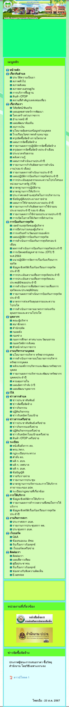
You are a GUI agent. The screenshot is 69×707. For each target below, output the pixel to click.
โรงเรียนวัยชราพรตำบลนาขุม (30, 134)
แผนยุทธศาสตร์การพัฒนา (27, 111)
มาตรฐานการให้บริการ (26, 191)
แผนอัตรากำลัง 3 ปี (23, 385)
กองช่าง (17, 335)
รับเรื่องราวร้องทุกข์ (23, 544)
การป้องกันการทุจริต (21, 221)
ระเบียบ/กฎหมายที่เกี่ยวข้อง (28, 491)
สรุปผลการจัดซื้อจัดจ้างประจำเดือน (33, 149)
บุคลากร (14, 316)
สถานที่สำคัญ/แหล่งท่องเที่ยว (29, 100)
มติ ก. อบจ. (18, 461)
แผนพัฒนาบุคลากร (23, 389)
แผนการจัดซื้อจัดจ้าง (24, 142)
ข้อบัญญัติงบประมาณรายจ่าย (29, 199)
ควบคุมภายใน (20, 381)
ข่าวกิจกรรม (19, 408)
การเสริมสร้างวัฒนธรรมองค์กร (30, 233)
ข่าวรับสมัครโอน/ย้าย (25, 415)
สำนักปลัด (18, 328)
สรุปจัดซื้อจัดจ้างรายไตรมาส (29, 138)
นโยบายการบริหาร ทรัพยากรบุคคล (33, 354)
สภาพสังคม (19, 85)
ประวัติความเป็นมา (23, 77)
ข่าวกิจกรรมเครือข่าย (25, 426)
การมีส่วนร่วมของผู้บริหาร (27, 229)
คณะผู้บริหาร (20, 320)
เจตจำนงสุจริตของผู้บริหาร (28, 225)
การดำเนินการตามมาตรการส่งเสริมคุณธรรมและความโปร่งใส (32, 311)
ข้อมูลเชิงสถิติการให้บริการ (28, 499)
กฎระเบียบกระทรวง (24, 453)
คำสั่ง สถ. (18, 457)
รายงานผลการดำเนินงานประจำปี (32, 172)
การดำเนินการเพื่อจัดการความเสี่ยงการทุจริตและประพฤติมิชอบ (34, 288)
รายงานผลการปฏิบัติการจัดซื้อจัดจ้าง (34, 146)
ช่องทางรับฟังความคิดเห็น (27, 571)
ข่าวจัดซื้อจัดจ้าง (22, 404)
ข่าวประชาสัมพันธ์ (23, 400)
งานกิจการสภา (18, 518)
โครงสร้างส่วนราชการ (26, 115)
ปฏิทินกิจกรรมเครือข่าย (26, 430)
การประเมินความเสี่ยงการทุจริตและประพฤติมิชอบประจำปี (32, 280)
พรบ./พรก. (18, 449)
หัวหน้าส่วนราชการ (24, 347)
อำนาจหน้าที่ (20, 119)
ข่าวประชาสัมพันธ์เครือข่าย (28, 423)
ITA (11, 392)
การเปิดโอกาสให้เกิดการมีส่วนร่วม (32, 218)
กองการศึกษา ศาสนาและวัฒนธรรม (33, 339)
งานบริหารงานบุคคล (21, 351)
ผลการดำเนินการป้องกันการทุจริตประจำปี (37, 248)
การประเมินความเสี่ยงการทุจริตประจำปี (35, 275)
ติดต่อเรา (15, 552)
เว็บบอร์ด (15, 533)
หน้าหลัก (14, 70)
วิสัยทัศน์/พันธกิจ (22, 108)
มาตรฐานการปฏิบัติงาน (26, 187)
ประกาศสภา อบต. (23, 521)
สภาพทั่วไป (19, 81)
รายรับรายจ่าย (21, 476)
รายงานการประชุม (23, 480)
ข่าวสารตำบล (17, 396)
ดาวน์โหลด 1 (21, 677)
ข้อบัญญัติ (18, 472)
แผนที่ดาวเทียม (21, 559)
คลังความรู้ (18, 157)
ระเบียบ (14, 442)
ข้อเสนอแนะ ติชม (23, 540)
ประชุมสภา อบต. (22, 529)
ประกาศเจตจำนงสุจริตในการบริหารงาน (36, 195)
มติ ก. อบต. (19, 468)
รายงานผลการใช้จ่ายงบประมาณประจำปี (36, 214)
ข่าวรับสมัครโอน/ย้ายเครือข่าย (30, 434)
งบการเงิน (18, 127)
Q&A (15, 537)
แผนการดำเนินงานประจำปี (28, 161)
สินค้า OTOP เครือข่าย (25, 438)
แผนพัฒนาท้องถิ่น (23, 123)
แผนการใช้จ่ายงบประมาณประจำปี (32, 202)
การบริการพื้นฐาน (23, 92)
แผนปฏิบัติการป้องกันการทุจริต (30, 237)
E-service (18, 575)
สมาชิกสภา (19, 324)
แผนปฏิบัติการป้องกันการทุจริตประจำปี (35, 176)
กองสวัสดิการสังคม (23, 343)
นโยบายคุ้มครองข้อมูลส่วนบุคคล (31, 130)
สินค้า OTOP (20, 96)
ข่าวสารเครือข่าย (19, 419)
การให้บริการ (17, 495)
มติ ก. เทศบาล (20, 464)
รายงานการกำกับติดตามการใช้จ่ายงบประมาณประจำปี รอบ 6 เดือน (33, 208)
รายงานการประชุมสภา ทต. (28, 525)
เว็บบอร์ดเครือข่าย (23, 548)
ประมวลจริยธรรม (23, 153)
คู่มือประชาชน (21, 563)
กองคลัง (17, 332)
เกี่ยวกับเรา (16, 104)
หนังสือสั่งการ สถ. (22, 445)
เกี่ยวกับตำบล (17, 73)
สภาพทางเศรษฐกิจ (23, 89)
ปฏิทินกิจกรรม (20, 411)
